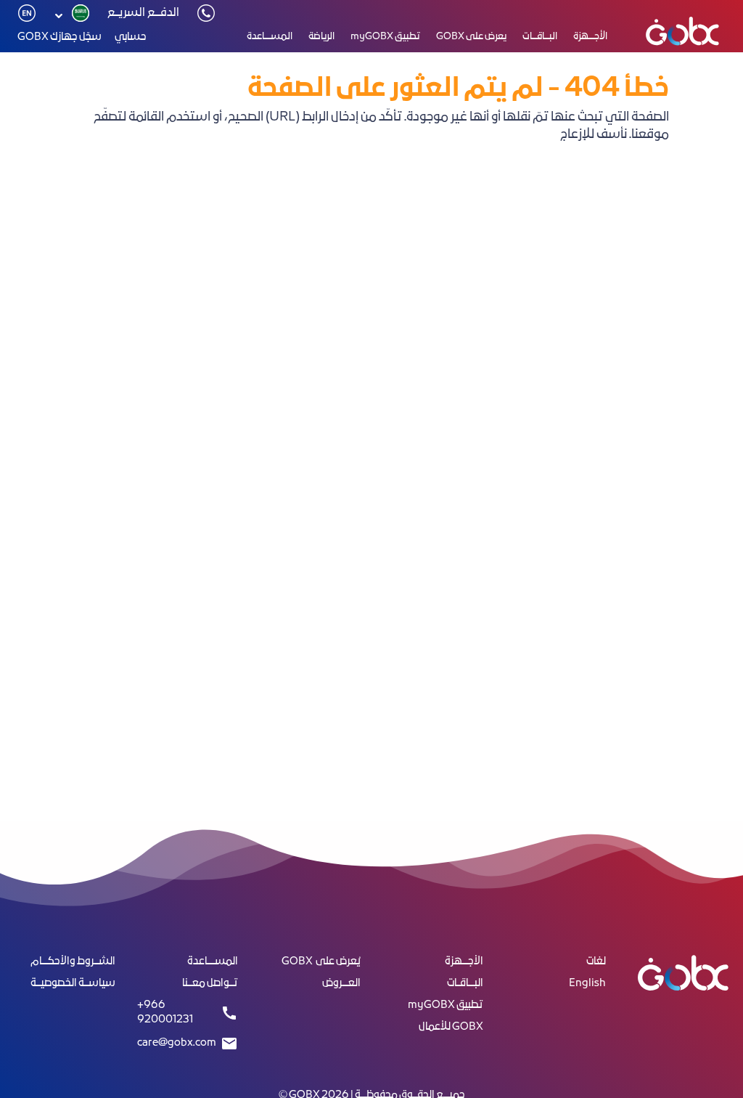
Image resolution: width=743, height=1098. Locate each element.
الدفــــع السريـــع (143, 13)
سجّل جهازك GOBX (59, 37)
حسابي (131, 37)
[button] (69, 16)
